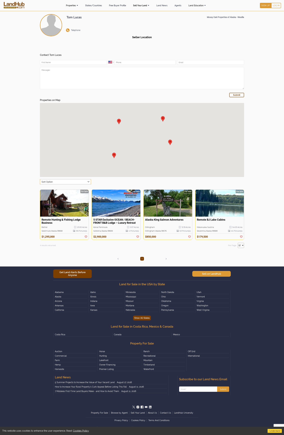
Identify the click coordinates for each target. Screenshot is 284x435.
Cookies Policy (81, 430)
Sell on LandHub (211, 273)
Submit (223, 389)
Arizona (58, 301)
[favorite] (86, 237)
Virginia (200, 301)
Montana (130, 305)
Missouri (130, 301)
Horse (102, 351)
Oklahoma (166, 301)
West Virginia (203, 310)
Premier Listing (106, 369)
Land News (161, 5)
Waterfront (148, 369)
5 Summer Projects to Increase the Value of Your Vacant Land (85, 382)
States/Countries (93, 5)
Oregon (164, 305)
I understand (274, 431)
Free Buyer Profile (117, 5)
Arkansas (59, 305)
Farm (57, 360)
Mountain (147, 360)
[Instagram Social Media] (138, 407)
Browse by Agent (119, 413)
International (194, 356)
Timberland (149, 365)
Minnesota (131, 292)
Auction (58, 351)
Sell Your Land (140, 5)
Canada (117, 334)
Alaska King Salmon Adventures (164, 219)
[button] (119, 121)
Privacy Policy (121, 420)
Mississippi (131, 296)
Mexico (176, 334)
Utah (199, 292)
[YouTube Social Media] (146, 407)
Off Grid (191, 351)
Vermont (201, 296)
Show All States (142, 318)
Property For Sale (99, 413)
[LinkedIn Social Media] (150, 407)
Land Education (196, 5)
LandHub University (183, 413)
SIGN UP (265, 5)
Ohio (163, 296)
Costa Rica (60, 334)
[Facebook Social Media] (142, 407)
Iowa (92, 305)
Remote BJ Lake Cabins (211, 219)
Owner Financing (107, 365)
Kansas (93, 310)
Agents (178, 5)
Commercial (61, 356)
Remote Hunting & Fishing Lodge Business (61, 221)
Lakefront (103, 360)
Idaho (93, 292)
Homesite (59, 369)
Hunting (103, 356)
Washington (202, 305)
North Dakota (167, 292)
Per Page (232, 245)
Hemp (58, 365)
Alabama (59, 292)
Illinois (93, 296)
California (59, 310)
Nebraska (130, 310)
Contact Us (165, 413)
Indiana (93, 301)
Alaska (58, 296)
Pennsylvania (167, 310)
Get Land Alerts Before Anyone (72, 274)
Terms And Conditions (159, 420)
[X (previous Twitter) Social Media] (133, 407)
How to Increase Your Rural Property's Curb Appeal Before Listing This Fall (91, 387)
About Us (152, 413)
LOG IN (276, 5)
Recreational (149, 356)
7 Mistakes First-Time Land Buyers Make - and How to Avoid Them (87, 391)
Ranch (146, 351)
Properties (71, 5)
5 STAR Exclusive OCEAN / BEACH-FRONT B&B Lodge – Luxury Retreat (114, 221)
